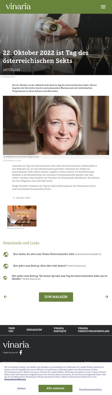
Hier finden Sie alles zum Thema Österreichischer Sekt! (57, 254)
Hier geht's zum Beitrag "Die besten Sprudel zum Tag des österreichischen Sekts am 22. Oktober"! (60, 277)
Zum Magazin (56, 297)
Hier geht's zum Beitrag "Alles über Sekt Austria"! (49, 266)
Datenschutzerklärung (15, 379)
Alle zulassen (55, 388)
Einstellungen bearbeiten (90, 389)
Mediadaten (34, 330)
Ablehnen (21, 388)
